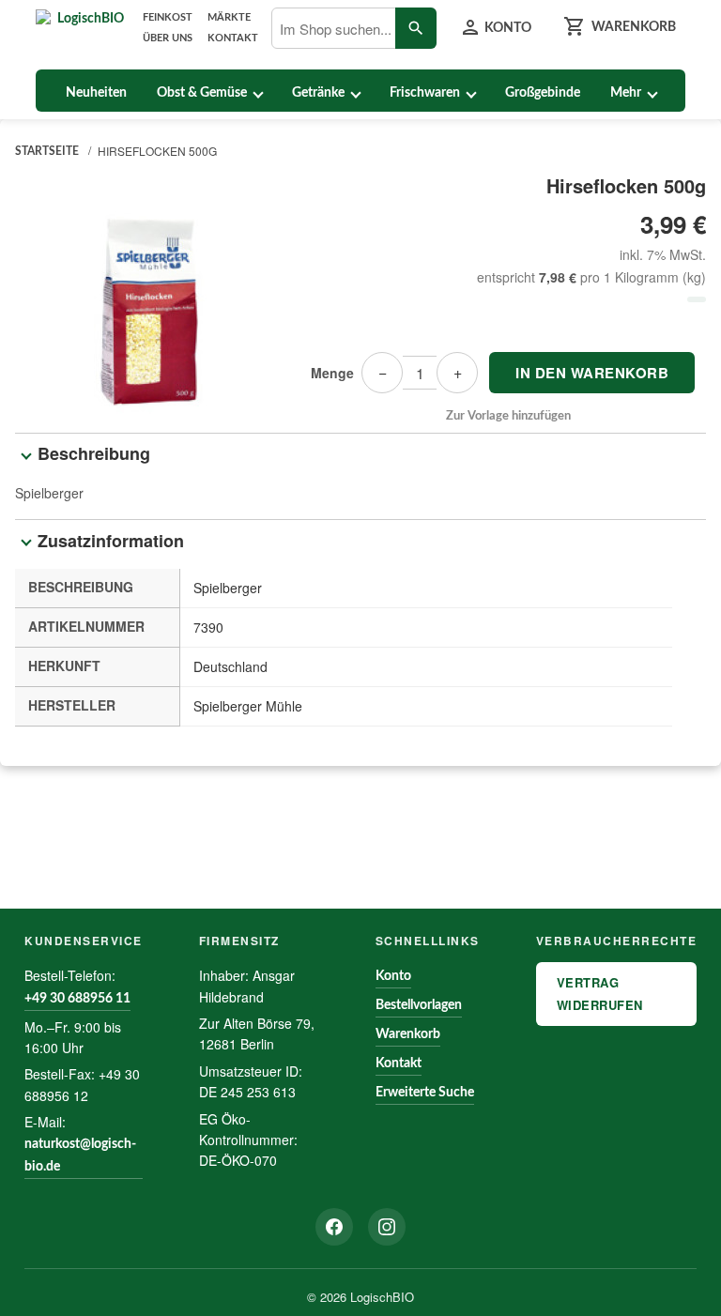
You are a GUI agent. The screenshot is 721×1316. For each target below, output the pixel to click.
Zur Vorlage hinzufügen (508, 416)
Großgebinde (542, 92)
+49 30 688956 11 (77, 998)
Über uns (167, 38)
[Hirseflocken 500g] (146, 298)
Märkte (229, 17)
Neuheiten (96, 92)
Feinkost (167, 17)
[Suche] (416, 28)
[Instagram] (387, 1227)
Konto (393, 976)
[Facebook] (334, 1227)
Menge (332, 372)
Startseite (47, 151)
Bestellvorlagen (419, 1005)
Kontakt (232, 38)
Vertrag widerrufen (600, 993)
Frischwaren (425, 92)
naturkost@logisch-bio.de (80, 1155)
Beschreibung (94, 453)
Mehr (625, 92)
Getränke (318, 92)
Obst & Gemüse (202, 92)
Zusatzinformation (111, 540)
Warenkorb (408, 1034)
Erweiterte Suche (425, 1092)
